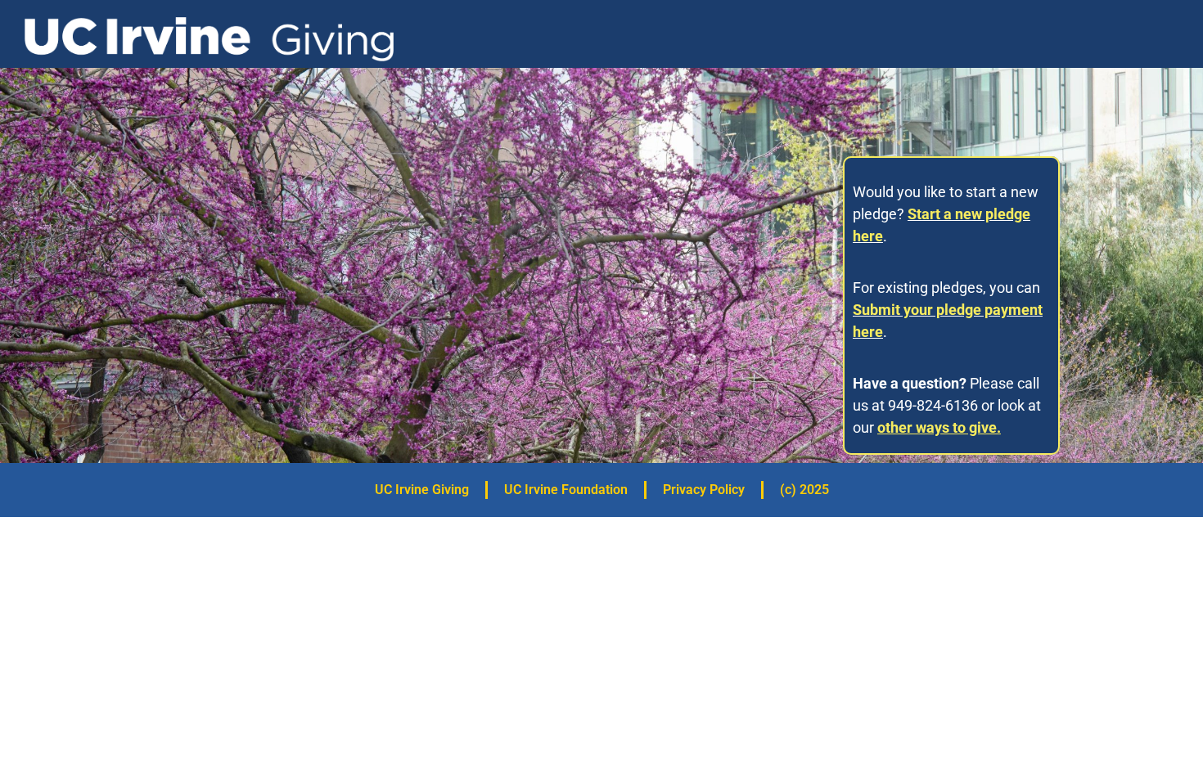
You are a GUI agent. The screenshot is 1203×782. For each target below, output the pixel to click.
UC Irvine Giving (422, 489)
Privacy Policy (704, 489)
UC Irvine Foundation (566, 489)
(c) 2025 (804, 489)
